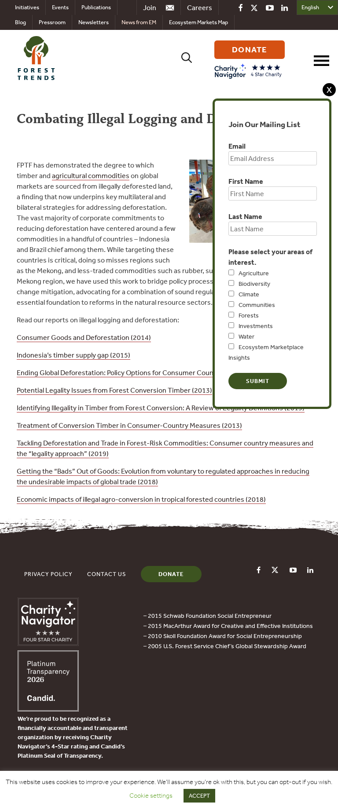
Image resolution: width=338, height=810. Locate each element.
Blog (20, 22)
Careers (199, 7)
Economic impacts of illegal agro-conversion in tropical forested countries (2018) (141, 499)
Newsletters (93, 22)
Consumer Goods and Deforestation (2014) (84, 337)
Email (237, 146)
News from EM (138, 22)
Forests (249, 315)
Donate (171, 574)
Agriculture (254, 273)
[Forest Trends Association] (48, 708)
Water (246, 336)
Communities (257, 305)
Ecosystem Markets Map (198, 22)
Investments (256, 326)
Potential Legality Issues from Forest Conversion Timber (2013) (114, 390)
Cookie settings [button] (151, 795)
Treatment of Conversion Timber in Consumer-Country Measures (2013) (129, 425)
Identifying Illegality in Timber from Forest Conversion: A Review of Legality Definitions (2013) (161, 407)
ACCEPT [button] (199, 795)
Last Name (245, 216)
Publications (96, 7)
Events (60, 7)
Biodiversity (254, 284)
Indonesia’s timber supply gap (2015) (73, 354)
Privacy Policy (48, 574)
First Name (245, 181)
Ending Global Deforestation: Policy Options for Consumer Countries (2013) (133, 372)
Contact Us (106, 574)
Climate (249, 294)
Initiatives (27, 7)
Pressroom (52, 22)
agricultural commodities (90, 175)
